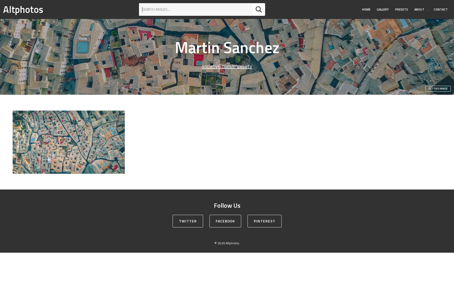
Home (366, 9)
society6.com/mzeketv (227, 66)
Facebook (225, 221)
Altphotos (23, 9)
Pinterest (264, 221)
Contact (441, 9)
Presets (401, 9)
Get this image (438, 89)
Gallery (383, 9)
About (419, 9)
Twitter (188, 221)
